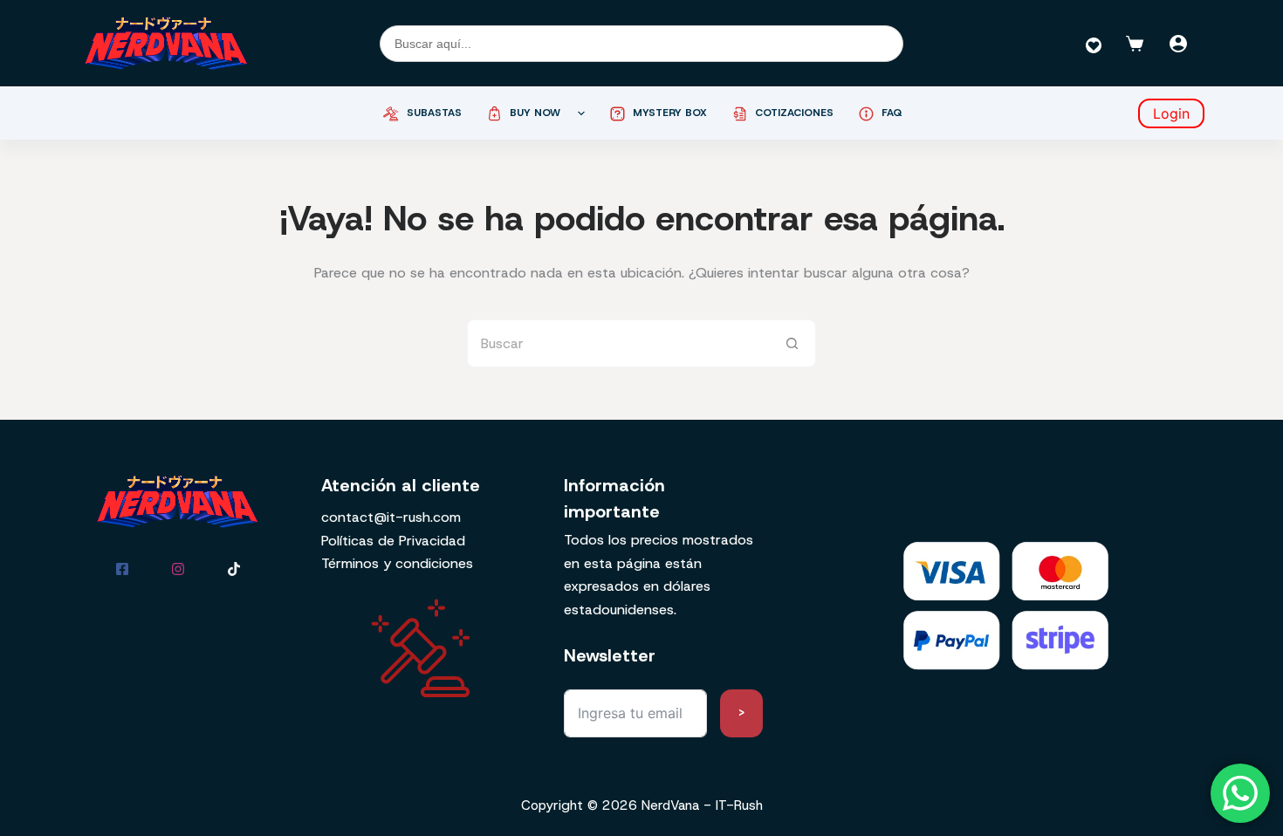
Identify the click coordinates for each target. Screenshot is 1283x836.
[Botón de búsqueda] (792, 343)
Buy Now (535, 113)
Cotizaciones (794, 113)
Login (1171, 113)
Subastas (434, 113)
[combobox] (618, 343)
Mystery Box (670, 113)
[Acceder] (1178, 43)
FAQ (892, 113)
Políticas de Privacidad (393, 540)
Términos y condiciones (397, 563)
